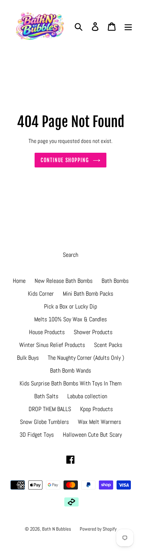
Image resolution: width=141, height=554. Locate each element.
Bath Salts (46, 396)
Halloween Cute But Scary (92, 435)
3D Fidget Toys (37, 435)
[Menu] (128, 26)
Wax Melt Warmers (99, 422)
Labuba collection (87, 396)
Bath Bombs (115, 281)
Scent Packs (108, 345)
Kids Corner (41, 294)
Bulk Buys (28, 358)
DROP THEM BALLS (50, 409)
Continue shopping (65, 160)
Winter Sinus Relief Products (52, 345)
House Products (47, 332)
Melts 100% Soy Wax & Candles (70, 319)
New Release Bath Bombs (63, 281)
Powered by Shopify (98, 529)
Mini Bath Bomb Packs (88, 294)
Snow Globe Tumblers (44, 422)
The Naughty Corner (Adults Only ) (86, 358)
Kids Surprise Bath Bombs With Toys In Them (70, 383)
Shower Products (93, 332)
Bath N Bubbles (57, 529)
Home (19, 281)
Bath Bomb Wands (70, 370)
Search (70, 255)
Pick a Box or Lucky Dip (70, 306)
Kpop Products (96, 409)
